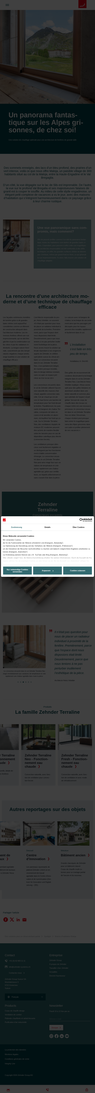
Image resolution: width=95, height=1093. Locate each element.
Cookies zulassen (77, 570)
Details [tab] (48, 527)
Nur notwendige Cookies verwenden (17, 570)
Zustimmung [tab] (16, 527)
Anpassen (46, 570)
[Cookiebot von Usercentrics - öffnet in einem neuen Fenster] (81, 520)
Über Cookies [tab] (78, 527)
